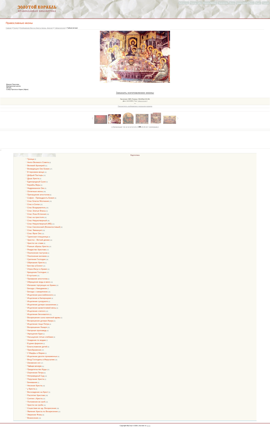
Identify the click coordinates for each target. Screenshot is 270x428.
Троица (30, 159)
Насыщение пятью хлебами (40, 337)
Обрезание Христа (36, 262)
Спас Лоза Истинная (36, 214)
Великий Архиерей (36, 165)
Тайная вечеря (60, 28)
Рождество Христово (36, 249)
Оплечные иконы (35, 191)
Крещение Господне (36, 272)
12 (126, 127)
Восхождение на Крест (37, 392)
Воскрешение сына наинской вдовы (43, 317)
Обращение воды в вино (38, 282)
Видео (258, 3)
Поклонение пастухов (37, 253)
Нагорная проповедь (37, 330)
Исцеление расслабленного (40, 295)
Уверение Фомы (34, 415)
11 (124, 127)
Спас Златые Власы (36, 211)
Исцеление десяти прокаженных (42, 356)
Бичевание (32, 382)
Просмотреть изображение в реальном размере (135, 106)
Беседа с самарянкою (37, 291)
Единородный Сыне (36, 182)
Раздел (15, 28)
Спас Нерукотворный (37, 220)
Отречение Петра (35, 372)
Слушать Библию (210, 3)
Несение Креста (34, 385)
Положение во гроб (36, 402)
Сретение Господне (36, 259)
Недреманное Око (35, 188)
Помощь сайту (195, 3)
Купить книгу (242, 3)
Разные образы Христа (38, 246)
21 (146, 127)
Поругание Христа (35, 379)
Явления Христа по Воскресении (42, 411)
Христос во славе (35, 243)
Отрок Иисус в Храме (37, 269)
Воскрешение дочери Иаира (40, 321)
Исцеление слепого (36, 311)
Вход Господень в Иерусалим (41, 359)
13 (129, 127)
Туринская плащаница (37, 237)
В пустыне (32, 275)
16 (135, 127)
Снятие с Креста (34, 398)
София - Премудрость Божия (40, 198)
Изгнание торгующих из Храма (41, 285)
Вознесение (32, 418)
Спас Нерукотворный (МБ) (39, 224)
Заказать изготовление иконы (135, 92)
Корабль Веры (33, 185)
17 (137, 127)
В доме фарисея (35, 343)
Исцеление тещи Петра (38, 324)
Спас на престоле (35, 217)
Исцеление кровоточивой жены (41, 308)
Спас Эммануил (34, 230)
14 (131, 127)
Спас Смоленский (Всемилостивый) (43, 227)
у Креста (31, 389)
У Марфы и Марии (36, 353)
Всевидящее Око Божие (38, 169)
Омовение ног (33, 363)
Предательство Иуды (37, 369)
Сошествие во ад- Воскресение (41, 408)
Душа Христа (33, 178)
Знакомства (223, 3)
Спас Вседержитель (36, 207)
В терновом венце (35, 172)
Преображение (34, 350)
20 (144, 127)
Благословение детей (37, 346)
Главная (266, 3)
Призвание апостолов (37, 279)
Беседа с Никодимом (37, 288)
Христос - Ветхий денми (38, 240)
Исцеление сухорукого (37, 301)
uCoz (148, 425)
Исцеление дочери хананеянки (41, 304)
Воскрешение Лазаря (37, 327)
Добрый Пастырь (35, 175)
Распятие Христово (36, 395)
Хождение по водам (36, 340)
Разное (251, 3)
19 (142, 127)
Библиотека (183, 3)
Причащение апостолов (38, 194)
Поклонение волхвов (36, 256)
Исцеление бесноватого (38, 314)
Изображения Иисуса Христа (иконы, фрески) (36, 28)
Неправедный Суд (35, 376)
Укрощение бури (35, 334)
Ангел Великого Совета (38, 162)
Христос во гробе (35, 405)
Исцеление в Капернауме (39, 298)
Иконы (232, 3)
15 (133, 127)
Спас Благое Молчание (38, 201)
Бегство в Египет (35, 266)
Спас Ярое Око (34, 233)
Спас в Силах (33, 204)
